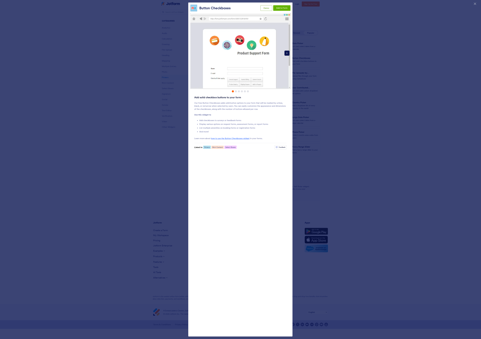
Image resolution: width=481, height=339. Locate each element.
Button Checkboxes (215, 8)
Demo (266, 8)
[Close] (475, 4)
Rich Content (217, 147)
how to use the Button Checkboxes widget (230, 138)
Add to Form (281, 8)
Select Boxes (230, 147)
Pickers (207, 147)
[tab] (233, 91)
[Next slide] (286, 53)
